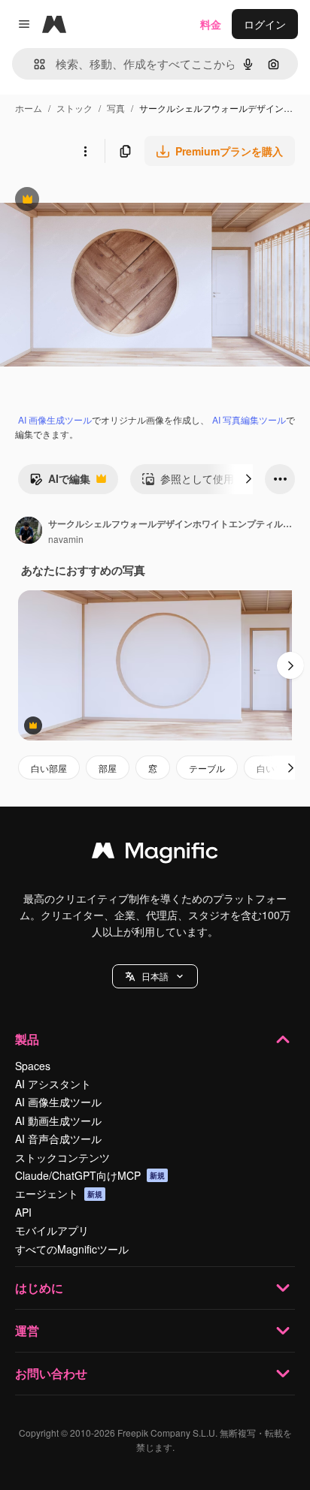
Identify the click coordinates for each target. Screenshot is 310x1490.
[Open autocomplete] (33, 64)
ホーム (28, 107)
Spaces (32, 1065)
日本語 (155, 976)
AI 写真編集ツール (249, 419)
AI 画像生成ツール (55, 419)
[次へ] (248, 479)
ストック (74, 107)
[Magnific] (155, 854)
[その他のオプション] (85, 151)
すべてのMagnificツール (72, 1248)
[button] (155, 976)
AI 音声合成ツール (58, 1138)
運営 (27, 1330)
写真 (116, 107)
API (23, 1212)
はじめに (39, 1287)
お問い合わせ (51, 1373)
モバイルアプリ (52, 1230)
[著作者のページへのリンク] (28, 532)
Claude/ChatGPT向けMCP (90, 1175)
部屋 (108, 768)
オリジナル (103, 201)
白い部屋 (49, 768)
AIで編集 (59, 482)
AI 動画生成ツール (58, 1120)
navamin (66, 538)
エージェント (58, 1193)
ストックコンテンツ (62, 1157)
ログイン (265, 24)
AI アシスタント (53, 1083)
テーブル (207, 768)
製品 (27, 1039)
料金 (210, 24)
